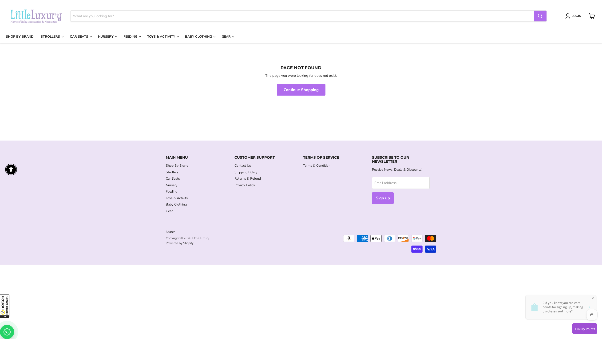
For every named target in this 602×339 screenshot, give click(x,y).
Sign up (383, 198)
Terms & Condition (316, 165)
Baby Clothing (199, 36)
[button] (4, 306)
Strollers (51, 36)
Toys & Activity (161, 36)
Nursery (106, 36)
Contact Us (242, 165)
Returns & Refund (247, 178)
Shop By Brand (20, 36)
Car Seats (79, 36)
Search (170, 232)
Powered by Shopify (180, 243)
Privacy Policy (244, 185)
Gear (227, 36)
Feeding (130, 36)
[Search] (540, 16)
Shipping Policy (245, 172)
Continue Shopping (301, 90)
